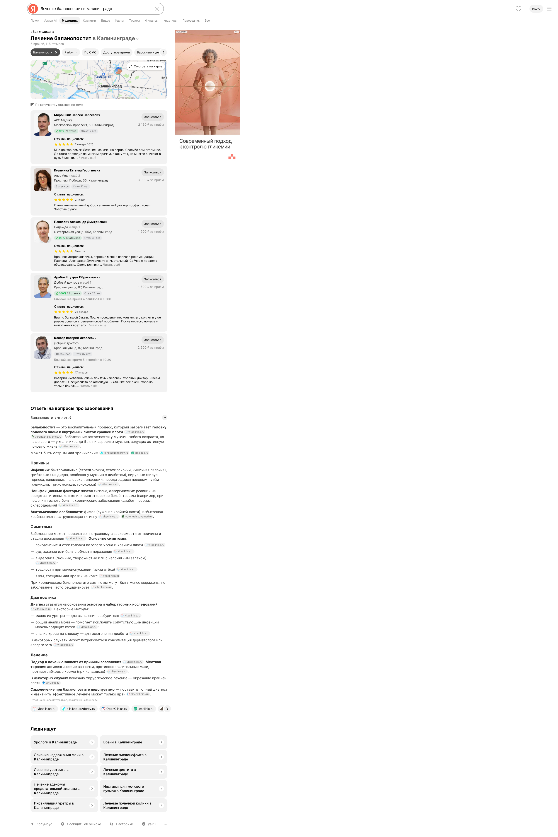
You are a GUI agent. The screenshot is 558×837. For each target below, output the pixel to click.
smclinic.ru (141, 452)
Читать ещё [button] (87, 157)
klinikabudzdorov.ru (116, 452)
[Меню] (549, 8)
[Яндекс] (33, 9)
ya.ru (152, 824)
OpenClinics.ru (140, 694)
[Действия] (167, 32)
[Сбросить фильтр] (56, 52)
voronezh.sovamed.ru (48, 436)
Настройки (124, 824)
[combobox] (94, 8)
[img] (63, 144)
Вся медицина (43, 31)
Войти (536, 9)
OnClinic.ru (53, 682)
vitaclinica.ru (136, 431)
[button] (58, 105)
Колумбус (44, 824)
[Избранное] (518, 9)
